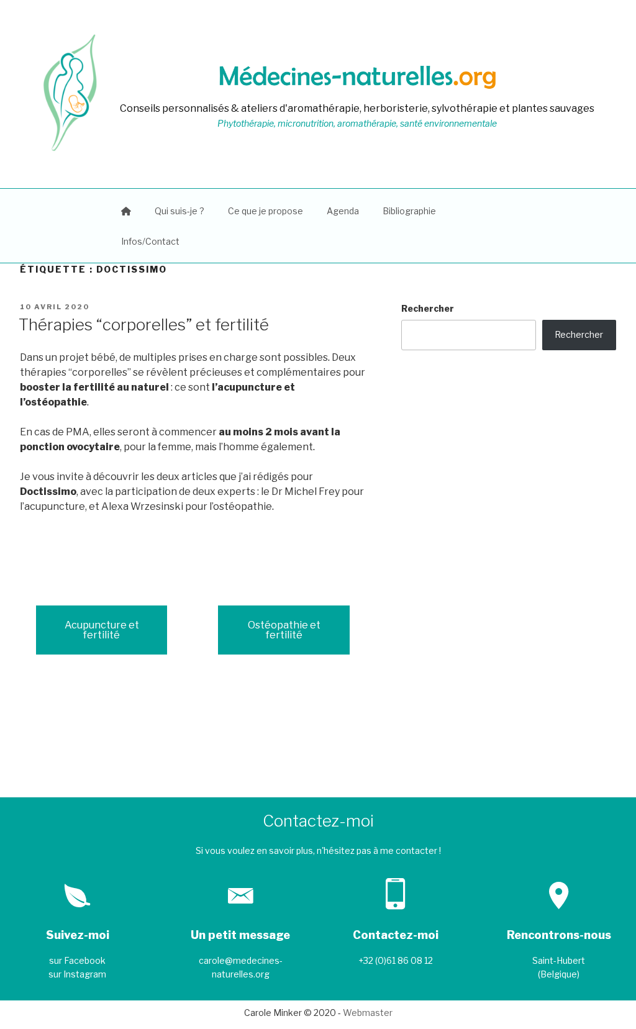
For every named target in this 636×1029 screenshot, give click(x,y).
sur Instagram (77, 974)
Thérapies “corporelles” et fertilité (144, 324)
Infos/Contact (150, 241)
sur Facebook (77, 960)
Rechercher (427, 308)
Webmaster (368, 1012)
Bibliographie (409, 211)
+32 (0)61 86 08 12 (395, 960)
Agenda (343, 211)
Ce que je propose (265, 211)
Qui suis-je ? (179, 211)
